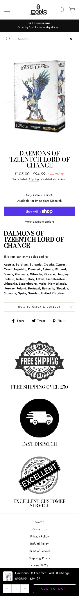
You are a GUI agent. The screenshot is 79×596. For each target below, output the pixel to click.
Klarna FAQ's (39, 565)
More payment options (39, 221)
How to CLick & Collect (39, 307)
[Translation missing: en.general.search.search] (8, 39)
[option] (39, 26)
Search (39, 522)
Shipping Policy (39, 558)
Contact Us (39, 529)
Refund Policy (39, 543)
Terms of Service (39, 551)
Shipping (34, 179)
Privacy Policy (39, 536)
